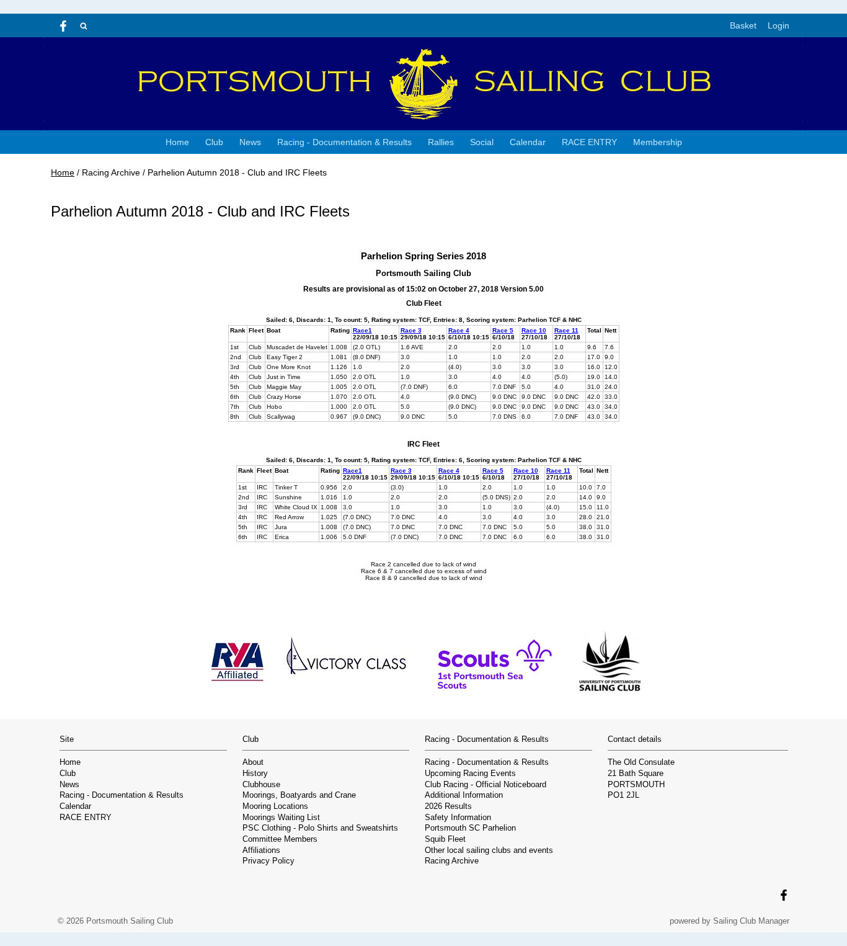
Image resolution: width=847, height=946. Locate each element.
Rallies (441, 142)
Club (214, 142)
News (250, 142)
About (253, 762)
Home (177, 142)
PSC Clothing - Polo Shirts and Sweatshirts (320, 828)
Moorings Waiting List (281, 817)
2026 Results (448, 806)
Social (482, 142)
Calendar (528, 142)
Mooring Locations (275, 806)
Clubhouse (261, 784)
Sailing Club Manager (751, 921)
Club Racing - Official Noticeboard (485, 784)
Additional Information (464, 795)
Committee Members (279, 839)
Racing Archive (452, 861)
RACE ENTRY (589, 142)
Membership (657, 142)
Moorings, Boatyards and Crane (299, 795)
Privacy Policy (268, 861)
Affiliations (261, 850)
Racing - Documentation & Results (344, 142)
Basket (743, 25)
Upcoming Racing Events (470, 773)
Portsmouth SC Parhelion (470, 828)
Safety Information (458, 817)
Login (778, 25)
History (255, 773)
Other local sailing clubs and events (489, 850)
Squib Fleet (445, 839)
